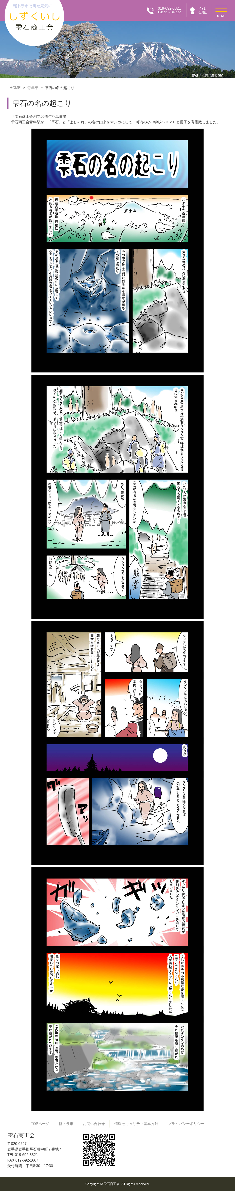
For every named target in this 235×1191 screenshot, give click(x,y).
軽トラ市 (66, 1124)
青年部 (32, 88)
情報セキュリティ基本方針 (136, 1124)
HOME (15, 88)
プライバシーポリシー (186, 1124)
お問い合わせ (94, 1124)
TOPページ (40, 1124)
